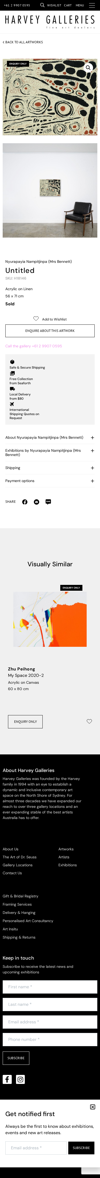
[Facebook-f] (7, 1079)
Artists (63, 857)
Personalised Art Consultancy (28, 920)
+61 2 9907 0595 (17, 5)
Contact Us (12, 873)
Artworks (66, 849)
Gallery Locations (18, 865)
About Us (10, 849)
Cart (68, 5)
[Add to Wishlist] (89, 721)
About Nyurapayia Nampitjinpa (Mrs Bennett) (44, 437)
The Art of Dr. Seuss (20, 857)
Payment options (19, 480)
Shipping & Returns (19, 937)
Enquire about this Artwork (50, 330)
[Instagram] (20, 1079)
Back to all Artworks (24, 42)
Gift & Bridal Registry (20, 896)
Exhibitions (67, 865)
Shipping (12, 467)
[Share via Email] (25, 501)
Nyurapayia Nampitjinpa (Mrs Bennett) (38, 261)
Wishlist (54, 5)
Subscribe (16, 1058)
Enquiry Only (25, 721)
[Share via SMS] (48, 501)
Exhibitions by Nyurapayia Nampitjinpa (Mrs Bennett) (43, 452)
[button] (88, 68)
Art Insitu (10, 929)
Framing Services (17, 904)
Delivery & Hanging (19, 912)
